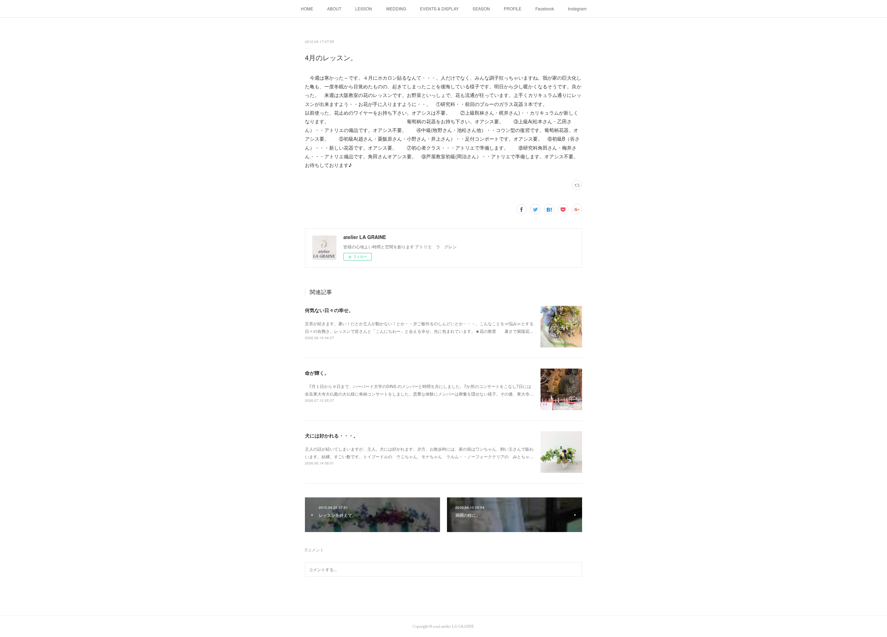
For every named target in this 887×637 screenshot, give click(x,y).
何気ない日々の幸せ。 (329, 310)
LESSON (363, 8)
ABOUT (334, 8)
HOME (307, 8)
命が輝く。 (317, 372)
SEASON (481, 8)
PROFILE (512, 8)
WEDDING (396, 8)
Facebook (544, 8)
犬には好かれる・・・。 (331, 435)
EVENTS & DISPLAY (439, 8)
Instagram (577, 8)
